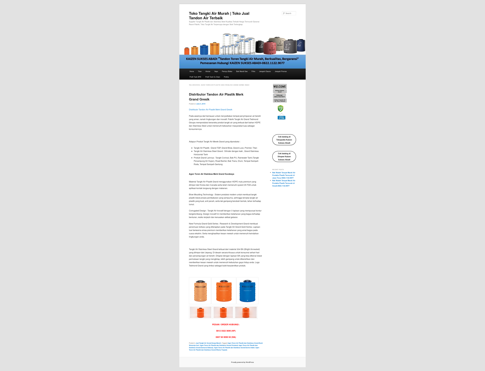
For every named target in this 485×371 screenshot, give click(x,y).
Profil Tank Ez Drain (212, 77)
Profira (226, 77)
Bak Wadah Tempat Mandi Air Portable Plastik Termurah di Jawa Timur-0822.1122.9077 (283, 175)
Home (192, 71)
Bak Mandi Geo (242, 71)
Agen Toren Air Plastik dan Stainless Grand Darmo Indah (234, 347)
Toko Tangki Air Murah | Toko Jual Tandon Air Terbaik (219, 15)
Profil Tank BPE (195, 77)
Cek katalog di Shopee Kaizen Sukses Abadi (284, 156)
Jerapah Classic (265, 71)
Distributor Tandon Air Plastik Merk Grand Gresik (210, 109)
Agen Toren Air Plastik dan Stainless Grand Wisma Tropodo (224, 348)
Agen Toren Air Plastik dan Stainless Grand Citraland (219, 345)
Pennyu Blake (227, 71)
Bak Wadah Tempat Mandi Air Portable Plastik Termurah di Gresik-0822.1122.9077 (283, 183)
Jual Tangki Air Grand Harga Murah (208, 343)
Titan (200, 71)
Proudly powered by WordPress (242, 362)
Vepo (216, 71)
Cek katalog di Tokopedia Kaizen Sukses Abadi (284, 139)
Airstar (207, 71)
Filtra (253, 71)
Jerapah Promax (281, 71)
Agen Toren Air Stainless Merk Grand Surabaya (211, 173)
